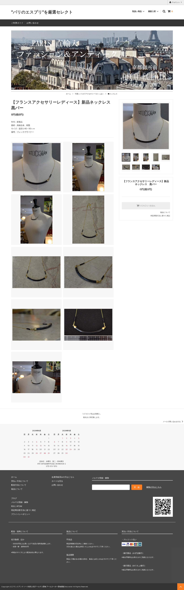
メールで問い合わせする (172, 422)
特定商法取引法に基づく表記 (23, 510)
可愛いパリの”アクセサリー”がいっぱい (89, 94)
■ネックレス (112, 94)
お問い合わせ (33, 23)
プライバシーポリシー (20, 514)
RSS (13, 506)
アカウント (175, 2)
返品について (165, 212)
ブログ (14, 498)
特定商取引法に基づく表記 (160, 216)
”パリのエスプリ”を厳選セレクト (42, 12)
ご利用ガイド (17, 23)
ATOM (19, 506)
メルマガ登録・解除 (19, 502)
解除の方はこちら (154, 487)
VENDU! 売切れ (147, 206)
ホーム (68, 94)
